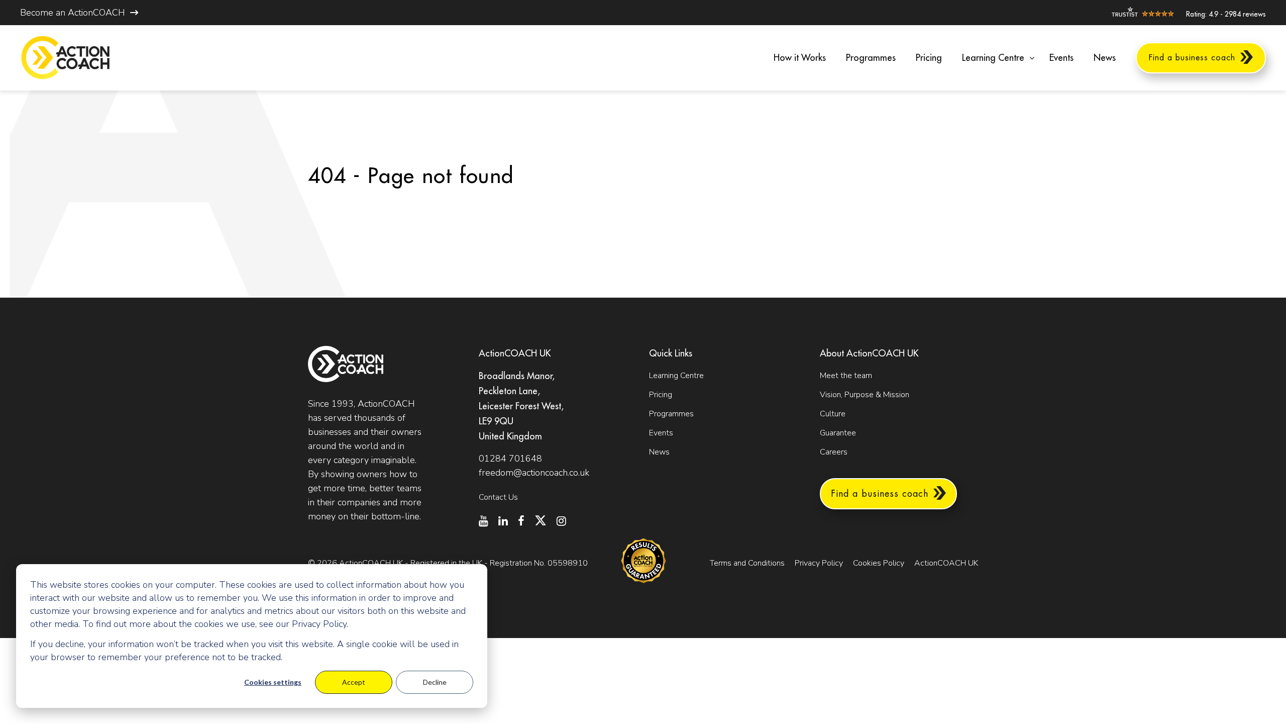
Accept (353, 682)
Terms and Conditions (747, 563)
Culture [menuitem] (832, 413)
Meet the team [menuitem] (846, 375)
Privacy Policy (819, 563)
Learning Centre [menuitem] (993, 57)
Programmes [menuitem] (871, 57)
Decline (435, 682)
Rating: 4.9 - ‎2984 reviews (1226, 14)
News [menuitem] (1105, 57)
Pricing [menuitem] (929, 57)
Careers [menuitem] (833, 452)
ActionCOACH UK (946, 563)
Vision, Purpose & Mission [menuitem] (864, 394)
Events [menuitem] (1061, 57)
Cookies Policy (878, 563)
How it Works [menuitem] (800, 57)
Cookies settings (272, 682)
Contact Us (498, 497)
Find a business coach (879, 493)
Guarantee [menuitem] (838, 432)
